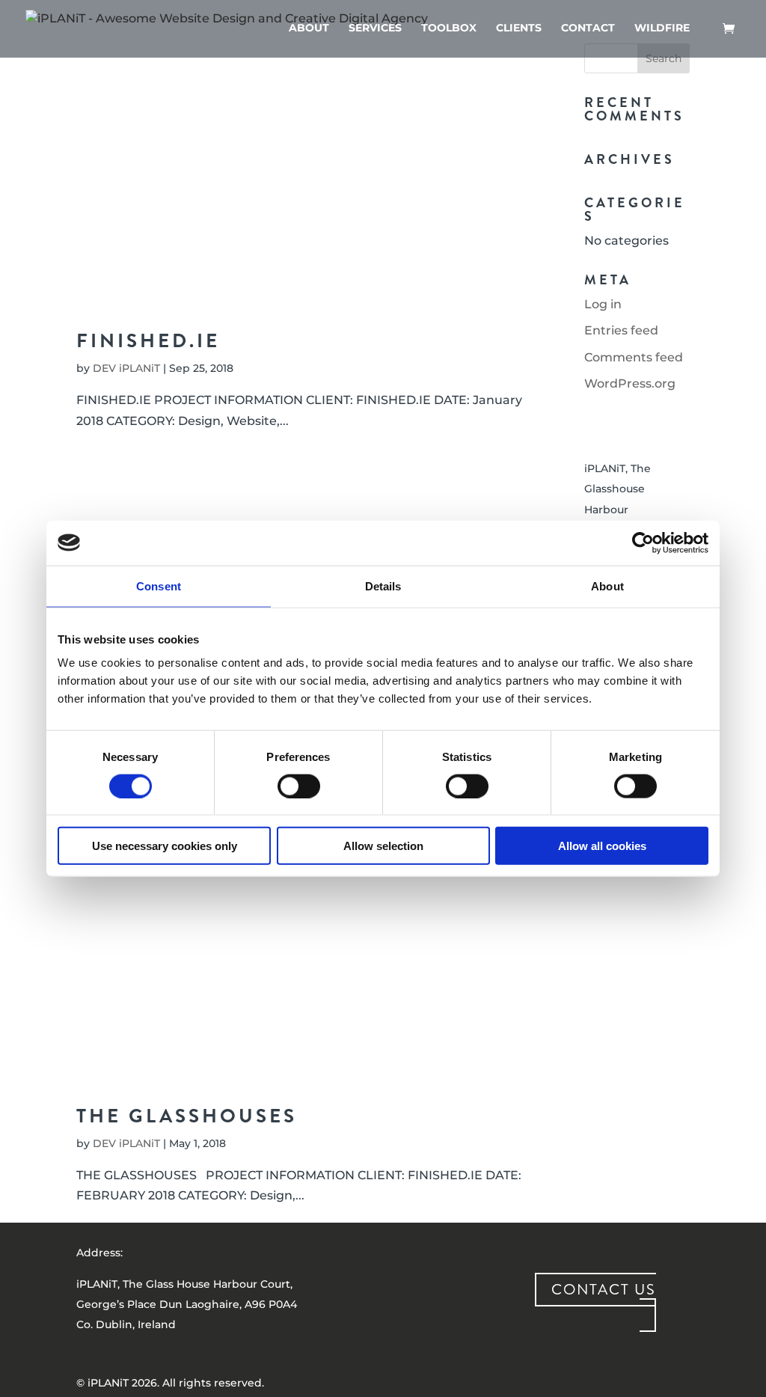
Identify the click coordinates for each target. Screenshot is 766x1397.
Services (375, 28)
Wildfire (662, 28)
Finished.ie (148, 341)
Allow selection (383, 846)
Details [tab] (383, 585)
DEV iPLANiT (126, 368)
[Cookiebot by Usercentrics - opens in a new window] (642, 542)
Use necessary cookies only (164, 846)
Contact (588, 28)
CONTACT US (603, 1289)
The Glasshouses (186, 1116)
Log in (603, 304)
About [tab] (607, 585)
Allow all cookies (602, 846)
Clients (519, 28)
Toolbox (449, 28)
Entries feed (621, 330)
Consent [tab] (158, 585)
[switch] (299, 786)
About (309, 28)
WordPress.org (629, 383)
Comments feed (633, 357)
